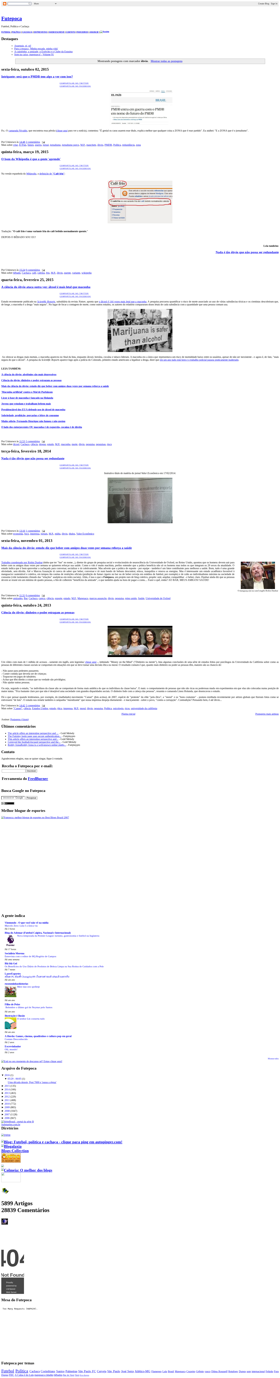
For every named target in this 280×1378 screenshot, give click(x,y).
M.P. (82, 145)
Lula (164, 1371)
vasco (207, 1371)
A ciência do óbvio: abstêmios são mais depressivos (28, 374)
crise (15, 145)
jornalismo (55, 145)
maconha (65, 444)
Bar (25, 598)
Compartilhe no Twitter (74, 83)
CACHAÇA (27, 32)
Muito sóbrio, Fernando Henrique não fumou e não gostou (33, 421)
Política (117, 145)
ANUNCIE (94, 32)
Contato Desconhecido (16, 1039)
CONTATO (70, 32)
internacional (258, 1371)
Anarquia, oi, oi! (22, 45)
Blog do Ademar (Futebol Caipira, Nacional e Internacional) (38, 932)
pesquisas (101, 444)
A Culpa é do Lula (24, 1375)
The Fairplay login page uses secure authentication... (34, 736)
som (249, 1371)
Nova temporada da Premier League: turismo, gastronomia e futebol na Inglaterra (58, 935)
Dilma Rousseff (219, 1371)
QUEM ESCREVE (56, 32)
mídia (57, 533)
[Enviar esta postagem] (43, 142)
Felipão (269, 1371)
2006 (7, 1118)
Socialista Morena (14, 953)
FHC (11, 1375)
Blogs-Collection (15, 1151)
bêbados (58, 1375)
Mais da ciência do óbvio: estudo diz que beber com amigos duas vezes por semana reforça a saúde (55, 386)
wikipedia (87, 272)
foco (26, 533)
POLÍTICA (16, 32)
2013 (7, 1093)
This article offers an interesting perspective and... (33, 739)
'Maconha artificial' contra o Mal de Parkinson (27, 392)
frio (48, 272)
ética (59, 708)
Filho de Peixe (12, 1004)
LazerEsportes (13, 973)
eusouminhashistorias (16, 983)
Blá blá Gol (11, 963)
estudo (50, 444)
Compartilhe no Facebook (75, 86)
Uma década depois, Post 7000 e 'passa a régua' (32, 1082)
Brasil (171, 1371)
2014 (7, 1089)
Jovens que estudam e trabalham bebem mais (26, 403)
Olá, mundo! (11, 1049)
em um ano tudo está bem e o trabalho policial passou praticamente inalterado (199, 359)
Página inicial (128, 714)
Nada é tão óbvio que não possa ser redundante (247, 252)
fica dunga (84, 1375)
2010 (7, 1103)
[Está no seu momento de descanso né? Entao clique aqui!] (31, 1061)
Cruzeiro (190, 1371)
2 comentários (33, 142)
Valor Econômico (85, 533)
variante (76, 272)
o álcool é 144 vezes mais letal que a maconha (122, 301)
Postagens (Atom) (19, 719)
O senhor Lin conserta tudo (31, 1018)
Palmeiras (71, 1371)
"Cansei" (17, 708)
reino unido (131, 598)
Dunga (242, 1371)
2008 (7, 1110)
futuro (31, 145)
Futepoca (11, 18)
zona (138, 145)
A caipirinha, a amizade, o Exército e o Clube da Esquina (43, 51)
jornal (46, 145)
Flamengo (156, 1371)
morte (74, 444)
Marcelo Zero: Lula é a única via (21, 925)
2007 (7, 1114)
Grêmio (200, 1371)
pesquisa (90, 444)
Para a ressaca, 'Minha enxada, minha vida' (36, 48)
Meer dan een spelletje (28, 986)
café (34, 272)
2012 (7, 1096)
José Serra (127, 1371)
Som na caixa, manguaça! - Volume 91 (34, 54)
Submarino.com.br (10, 1124)
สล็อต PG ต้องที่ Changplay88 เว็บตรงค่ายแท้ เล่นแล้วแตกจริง (37, 976)
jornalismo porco (70, 145)
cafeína (41, 272)
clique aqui (62, 130)
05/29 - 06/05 (14, 1078)
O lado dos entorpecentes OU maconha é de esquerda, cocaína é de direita (41, 427)
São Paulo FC (87, 1371)
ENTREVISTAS (40, 32)
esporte (58, 598)
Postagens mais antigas (267, 714)
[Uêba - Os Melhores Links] (11, 1161)
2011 (7, 1100)
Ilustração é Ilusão (15, 1015)
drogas (42, 444)
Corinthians (48, 1371)
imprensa (34, 533)
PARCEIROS (82, 32)
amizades (18, 598)
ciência (34, 444)
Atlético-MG (142, 1371)
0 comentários (33, 270)
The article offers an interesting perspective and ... (33, 733)
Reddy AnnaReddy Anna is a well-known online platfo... (37, 745)
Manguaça (82, 598)
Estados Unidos (40, 708)
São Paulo (113, 1371)
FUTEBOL (5, 32)
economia (18, 533)
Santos (60, 1371)
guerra (38, 145)
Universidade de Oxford (158, 598)
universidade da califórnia (144, 708)
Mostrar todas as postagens (166, 61)
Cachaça (26, 272)
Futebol (7, 1371)
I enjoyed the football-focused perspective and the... (34, 742)
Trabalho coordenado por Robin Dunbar (22, 562)
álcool (16, 444)
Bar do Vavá (68, 1375)
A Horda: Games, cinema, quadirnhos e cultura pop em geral (38, 1036)
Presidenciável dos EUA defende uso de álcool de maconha (33, 409)
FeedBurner (38, 779)
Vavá (77, 1375)
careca (42, 598)
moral (83, 708)
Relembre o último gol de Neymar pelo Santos (29, 1007)
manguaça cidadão (43, 1375)
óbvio (100, 145)
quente (67, 272)
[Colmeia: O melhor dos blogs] (26, 1170)
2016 (7, 1075)
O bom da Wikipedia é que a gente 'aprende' (31, 159)
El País (22, 145)
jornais (44, 533)
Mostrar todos (273, 1059)
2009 (7, 1107)
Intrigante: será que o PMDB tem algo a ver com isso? (37, 76)
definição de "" (51, 173)
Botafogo (233, 1371)
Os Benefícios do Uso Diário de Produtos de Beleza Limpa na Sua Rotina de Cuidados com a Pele (54, 966)
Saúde (141, 598)
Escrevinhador (13, 1046)
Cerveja (101, 1371)
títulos (72, 533)
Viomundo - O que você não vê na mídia (26, 922)
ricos (127, 708)
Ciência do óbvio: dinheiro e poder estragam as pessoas (31, 380)
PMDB (108, 145)
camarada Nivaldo (18, 130)
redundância (128, 145)
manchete (91, 145)
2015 (7, 1085)
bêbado (17, 272)
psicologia (118, 708)
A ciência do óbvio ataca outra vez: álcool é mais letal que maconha (45, 287)
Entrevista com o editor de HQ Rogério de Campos (30, 956)
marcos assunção (98, 598)
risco (109, 444)
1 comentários (33, 530)
